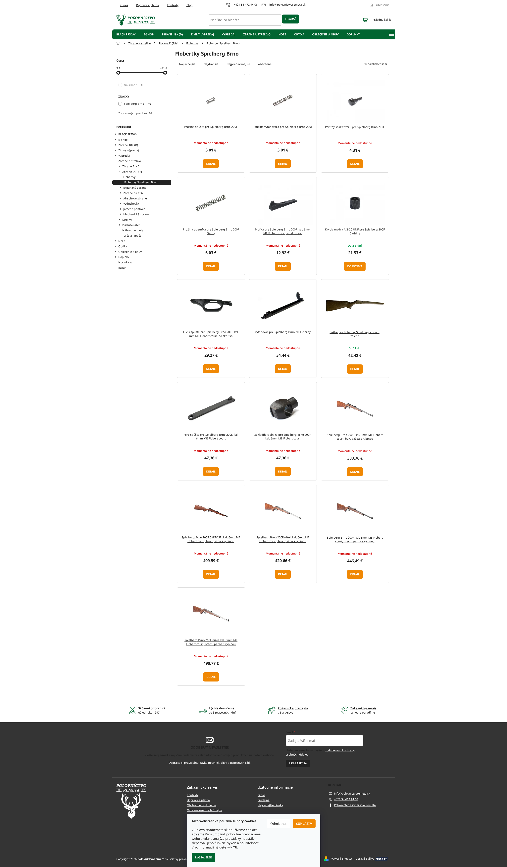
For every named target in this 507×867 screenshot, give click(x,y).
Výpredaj (124, 155)
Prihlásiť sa (298, 763)
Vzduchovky (131, 203)
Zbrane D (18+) (132, 172)
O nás (124, 5)
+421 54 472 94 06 (346, 799)
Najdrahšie (211, 64)
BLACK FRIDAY (127, 134)
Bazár (122, 267)
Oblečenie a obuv (130, 252)
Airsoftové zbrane (135, 198)
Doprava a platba (147, 5)
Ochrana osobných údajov (204, 810)
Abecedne (265, 64)
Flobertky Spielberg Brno (140, 182)
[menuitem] (125, 34)
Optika (122, 246)
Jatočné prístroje (134, 209)
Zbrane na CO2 (133, 193)
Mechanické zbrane (136, 214)
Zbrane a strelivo (129, 161)
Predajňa (264, 800)
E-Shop (123, 140)
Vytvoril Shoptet (341, 858)
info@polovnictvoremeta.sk (352, 793)
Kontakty (172, 5)
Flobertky (129, 177)
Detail (211, 163)
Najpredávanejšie (238, 64)
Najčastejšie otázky (270, 805)
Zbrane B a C (130, 166)
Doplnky (123, 257)
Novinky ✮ (125, 262)
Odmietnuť (278, 823)
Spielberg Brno (137, 103)
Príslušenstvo (131, 225)
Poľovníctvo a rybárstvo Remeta (355, 805)
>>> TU (232, 847)
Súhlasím (304, 823)
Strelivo (127, 220)
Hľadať (290, 19)
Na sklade (133, 85)
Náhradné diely (132, 230)
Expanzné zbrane (134, 187)
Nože (121, 241)
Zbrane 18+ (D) (128, 145)
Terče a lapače (131, 235)
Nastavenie (203, 857)
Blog (189, 5)
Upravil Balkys (364, 858)
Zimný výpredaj (128, 150)
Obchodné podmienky (201, 805)
